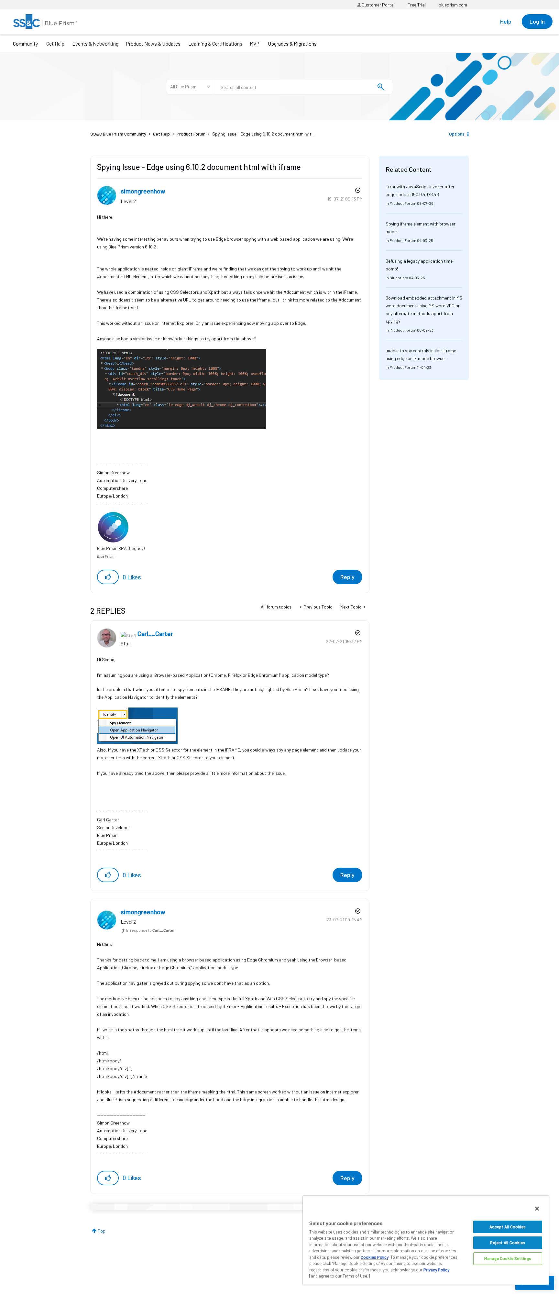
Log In (537, 21)
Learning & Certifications (215, 43)
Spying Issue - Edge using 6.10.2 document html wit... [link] (263, 134)
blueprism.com (453, 4)
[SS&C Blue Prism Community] (45, 21)
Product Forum (191, 134)
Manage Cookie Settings (507, 1258)
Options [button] (457, 134)
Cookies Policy (375, 1257)
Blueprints (398, 277)
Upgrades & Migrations (292, 43)
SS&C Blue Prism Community (118, 134)
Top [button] (101, 1231)
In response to (150, 930)
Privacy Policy (436, 1269)
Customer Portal (378, 4)
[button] (108, 577)
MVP (254, 43)
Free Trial (417, 4)
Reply (347, 576)
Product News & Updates (153, 43)
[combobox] (303, 86)
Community (25, 43)
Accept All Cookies (507, 1226)
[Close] (537, 1209)
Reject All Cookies (507, 1242)
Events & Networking (95, 43)
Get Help (55, 43)
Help (505, 21)
